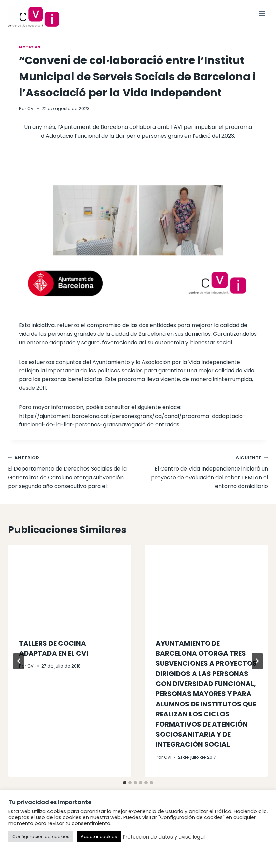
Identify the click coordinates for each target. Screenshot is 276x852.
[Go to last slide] (18, 661)
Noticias (29, 47)
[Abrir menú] (261, 13)
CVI (31, 108)
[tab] (124, 782)
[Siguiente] (257, 661)
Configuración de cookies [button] (40, 836)
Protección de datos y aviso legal (164, 837)
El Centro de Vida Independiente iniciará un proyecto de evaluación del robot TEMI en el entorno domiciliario (209, 472)
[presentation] (69, 586)
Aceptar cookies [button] (99, 836)
